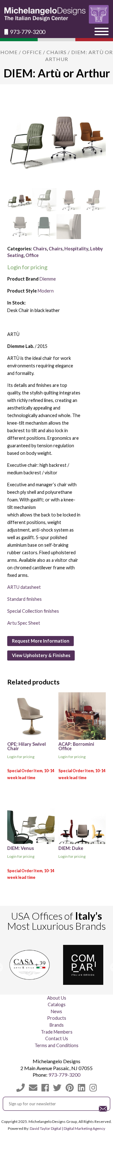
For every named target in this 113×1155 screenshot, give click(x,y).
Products (56, 1018)
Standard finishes (24, 599)
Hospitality (76, 248)
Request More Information (40, 641)
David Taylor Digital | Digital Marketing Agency (67, 1128)
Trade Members (57, 1032)
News (56, 1011)
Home (9, 52)
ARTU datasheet (24, 587)
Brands (57, 1025)
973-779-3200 (27, 32)
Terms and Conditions (56, 1045)
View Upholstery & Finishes (41, 655)
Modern (46, 290)
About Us (56, 998)
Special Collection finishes (33, 611)
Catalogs (57, 1004)
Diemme (48, 279)
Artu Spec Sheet (23, 623)
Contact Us (56, 1038)
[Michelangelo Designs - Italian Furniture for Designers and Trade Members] (56, 14)
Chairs (56, 52)
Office (32, 52)
